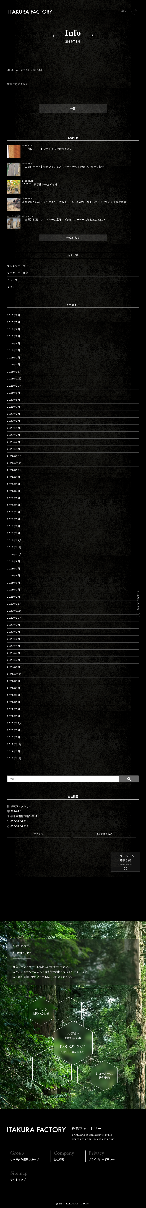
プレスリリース (16, 266)
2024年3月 (13, 519)
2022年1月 (13, 667)
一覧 (73, 108)
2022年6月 (13, 631)
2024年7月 (13, 491)
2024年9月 (13, 477)
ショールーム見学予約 (125, 858)
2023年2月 (13, 589)
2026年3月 (13, 350)
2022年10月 (14, 617)
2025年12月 (14, 371)
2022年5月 (13, 638)
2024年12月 (14, 456)
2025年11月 (14, 378)
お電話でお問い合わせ (73, 1040)
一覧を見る (73, 237)
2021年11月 (14, 674)
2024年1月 (13, 533)
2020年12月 (14, 723)
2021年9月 (13, 681)
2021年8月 (13, 688)
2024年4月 (13, 512)
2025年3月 (13, 434)
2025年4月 (13, 427)
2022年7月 (13, 624)
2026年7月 (13, 322)
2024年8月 (13, 484)
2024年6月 (13, 498)
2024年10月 (14, 470)
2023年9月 (13, 561)
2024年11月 (14, 463)
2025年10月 (14, 385)
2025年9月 (13, 392)
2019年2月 (13, 751)
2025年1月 (13, 448)
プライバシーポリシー (101, 1155)
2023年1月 (13, 596)
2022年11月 (14, 610)
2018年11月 (14, 758)
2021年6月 (13, 702)
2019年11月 (14, 744)
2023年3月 (13, 582)
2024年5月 (13, 505)
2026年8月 (13, 315)
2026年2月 (13, 357)
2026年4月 (13, 343)
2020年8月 (13, 730)
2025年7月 (13, 406)
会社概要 (64, 1155)
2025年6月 (13, 413)
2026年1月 (13, 364)
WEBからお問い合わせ (40, 1011)
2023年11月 (14, 547)
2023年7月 (13, 568)
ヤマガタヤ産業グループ (24, 1155)
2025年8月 (13, 399)
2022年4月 (13, 645)
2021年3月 (13, 716)
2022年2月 (13, 659)
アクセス (38, 834)
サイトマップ (18, 1176)
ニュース (12, 280)
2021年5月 (13, 709)
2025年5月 (13, 420)
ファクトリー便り (17, 273)
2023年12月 (14, 540)
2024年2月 (13, 526)
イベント (12, 287)
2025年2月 (13, 442)
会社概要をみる (105, 834)
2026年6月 (13, 329)
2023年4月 (13, 575)
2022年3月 (13, 653)
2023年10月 (14, 554)
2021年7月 (13, 695)
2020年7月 (13, 737)
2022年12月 (14, 603)
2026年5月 (13, 336)
